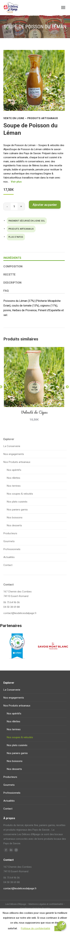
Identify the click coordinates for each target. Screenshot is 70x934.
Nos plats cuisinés (17, 501)
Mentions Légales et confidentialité (46, 904)
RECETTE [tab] (9, 274)
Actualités (9, 557)
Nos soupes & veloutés (20, 493)
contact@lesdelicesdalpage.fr (20, 613)
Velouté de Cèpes (34, 412)
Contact (7, 565)
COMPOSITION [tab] (13, 266)
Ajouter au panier (45, 204)
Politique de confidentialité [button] (35, 928)
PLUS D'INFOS (15, 237)
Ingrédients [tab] (12, 257)
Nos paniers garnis (17, 509)
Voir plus (16, 181)
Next (67, 387)
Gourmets (9, 541)
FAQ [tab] (6, 290)
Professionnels (11, 549)
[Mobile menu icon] (63, 7)
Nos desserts (14, 525)
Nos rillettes (13, 477)
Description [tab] (12, 282)
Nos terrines (14, 485)
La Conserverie (11, 446)
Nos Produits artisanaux (16, 462)
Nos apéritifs (14, 469)
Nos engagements (13, 454)
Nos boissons (14, 517)
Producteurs (10, 533)
